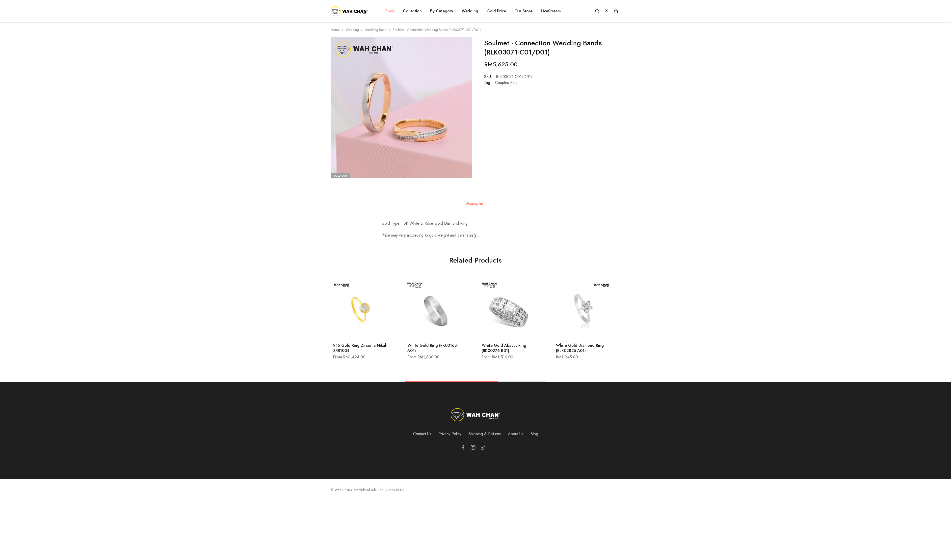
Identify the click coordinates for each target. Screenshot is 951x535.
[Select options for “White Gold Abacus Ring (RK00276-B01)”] (503, 332)
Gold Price (496, 11)
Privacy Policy (449, 434)
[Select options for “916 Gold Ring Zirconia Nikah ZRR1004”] (354, 332)
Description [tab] (475, 203)
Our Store (523, 11)
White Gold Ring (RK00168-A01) (432, 348)
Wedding (352, 29)
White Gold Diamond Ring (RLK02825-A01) (580, 348)
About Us (515, 434)
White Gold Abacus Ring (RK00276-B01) (504, 348)
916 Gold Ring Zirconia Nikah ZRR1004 (360, 348)
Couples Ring (506, 82)
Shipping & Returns (485, 434)
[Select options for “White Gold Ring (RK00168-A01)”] (428, 332)
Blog (534, 434)
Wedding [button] (470, 11)
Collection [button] (412, 11)
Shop (390, 11)
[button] (577, 332)
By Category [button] (441, 11)
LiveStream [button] (551, 11)
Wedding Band (376, 29)
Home (335, 29)
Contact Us (422, 434)
